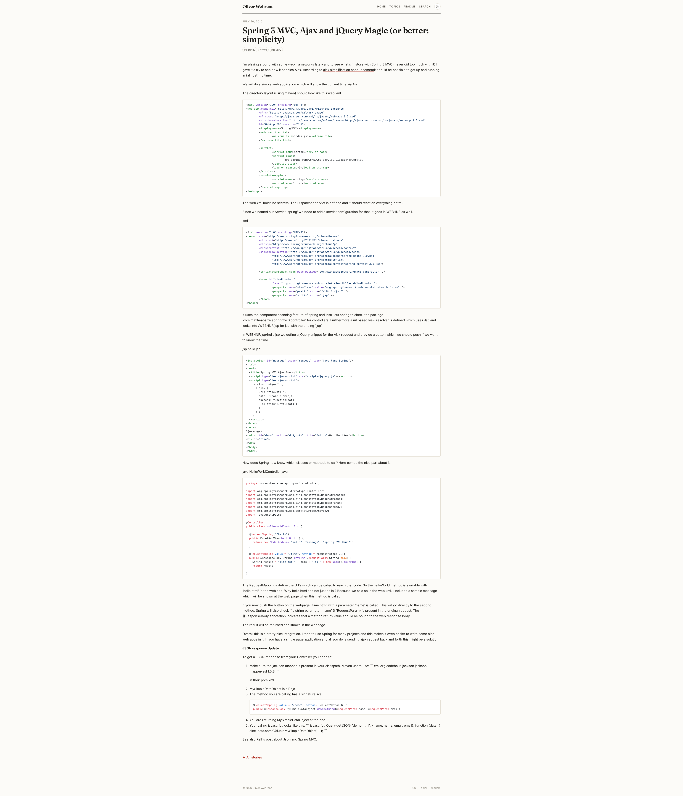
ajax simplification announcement (348, 70)
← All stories (252, 757)
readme (410, 6)
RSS (413, 788)
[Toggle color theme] (437, 6)
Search (425, 6)
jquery (277, 49)
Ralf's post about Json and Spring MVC (286, 739)
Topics (394, 6)
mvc (264, 49)
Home (381, 6)
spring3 (251, 49)
